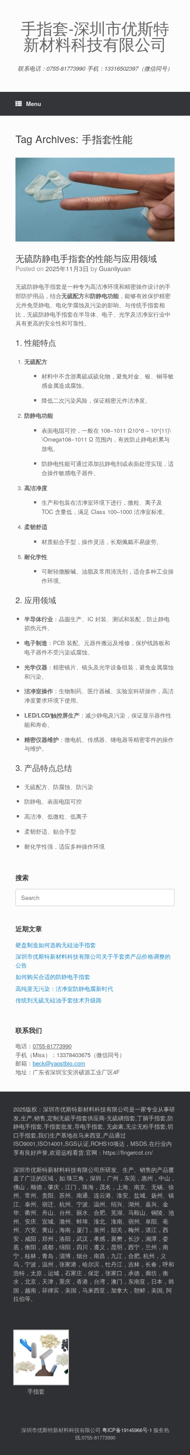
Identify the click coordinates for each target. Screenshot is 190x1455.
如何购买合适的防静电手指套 (52, 976)
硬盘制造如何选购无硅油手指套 (55, 945)
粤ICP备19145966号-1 (127, 1429)
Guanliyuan (115, 268)
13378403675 (74, 1055)
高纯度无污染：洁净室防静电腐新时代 (64, 988)
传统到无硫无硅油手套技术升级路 (58, 1000)
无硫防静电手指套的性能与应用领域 (86, 258)
